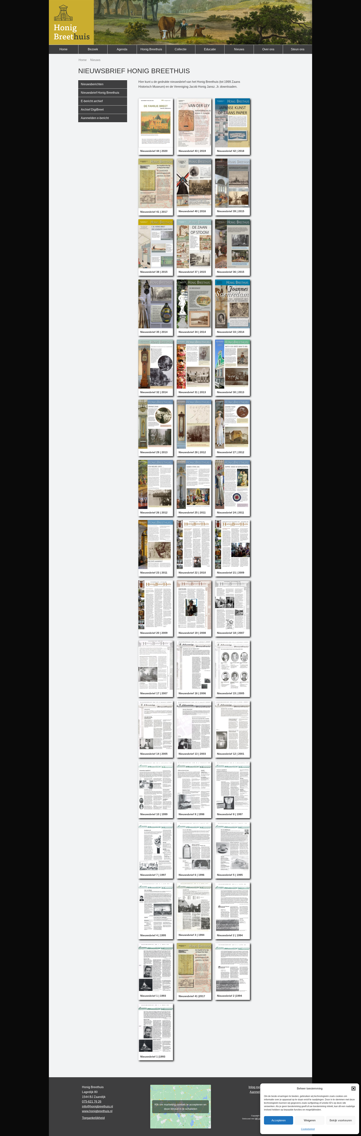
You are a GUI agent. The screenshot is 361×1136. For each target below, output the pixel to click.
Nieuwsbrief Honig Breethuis (100, 92)
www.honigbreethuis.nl (97, 1111)
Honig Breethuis (151, 49)
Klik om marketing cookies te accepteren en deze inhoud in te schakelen (180, 1106)
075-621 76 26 (91, 1101)
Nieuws (239, 49)
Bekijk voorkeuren (341, 1120)
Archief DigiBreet (92, 109)
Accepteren (279, 1120)
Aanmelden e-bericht (95, 118)
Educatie (210, 49)
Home (63, 49)
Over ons (268, 49)
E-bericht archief (92, 101)
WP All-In (259, 1119)
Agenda (122, 49)
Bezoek (93, 49)
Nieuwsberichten (92, 84)
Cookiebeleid (308, 1129)
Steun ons (297, 49)
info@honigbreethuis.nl (97, 1106)
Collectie (181, 49)
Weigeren (309, 1120)
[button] (353, 1088)
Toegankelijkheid (93, 1117)
